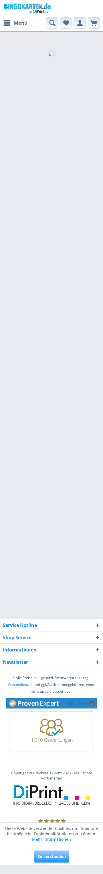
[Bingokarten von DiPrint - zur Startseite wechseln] (27, 8)
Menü (20, 22)
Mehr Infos (78, 703)
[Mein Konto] (80, 23)
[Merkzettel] (66, 23)
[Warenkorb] (94, 23)
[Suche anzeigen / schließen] (52, 23)
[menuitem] (15, 23)
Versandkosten (20, 684)
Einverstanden (51, 856)
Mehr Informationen (51, 839)
